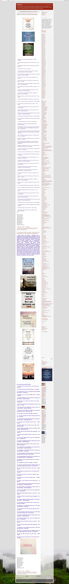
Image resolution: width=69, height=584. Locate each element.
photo (42, 270)
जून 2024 (43, 44)
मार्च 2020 (43, 90)
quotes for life (43, 275)
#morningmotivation (44, 122)
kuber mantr (43, 239)
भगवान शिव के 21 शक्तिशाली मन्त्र (45, 158)
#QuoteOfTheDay (44, 132)
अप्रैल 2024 (43, 46)
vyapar (42, 313)
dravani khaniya (44, 193)
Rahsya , (20, 5)
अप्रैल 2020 (43, 89)
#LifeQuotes (43, 115)
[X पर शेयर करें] (27, 226)
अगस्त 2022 (43, 64)
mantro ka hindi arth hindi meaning (46, 251)
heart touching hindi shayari (45, 220)
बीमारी (42, 156)
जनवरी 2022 (43, 71)
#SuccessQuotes (19, 229)
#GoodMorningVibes (44, 109)
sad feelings (43, 278)
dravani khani (43, 192)
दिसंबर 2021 (43, 72)
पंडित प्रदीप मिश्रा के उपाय (44, 154)
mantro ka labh (43, 252)
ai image (43, 172)
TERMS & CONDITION (44, 362)
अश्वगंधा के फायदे (43, 144)
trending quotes (44, 308)
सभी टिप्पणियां (44, 323)
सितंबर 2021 (43, 75)
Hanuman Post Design (44, 214)
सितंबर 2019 (43, 94)
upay (42, 309)
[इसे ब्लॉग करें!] (26, 226)
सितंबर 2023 (43, 53)
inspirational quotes (44, 231)
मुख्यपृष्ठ (27, 576)
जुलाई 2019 (43, 96)
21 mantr (43, 142)
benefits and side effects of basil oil (46, 175)
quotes (42, 274)
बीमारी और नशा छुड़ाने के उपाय (45, 157)
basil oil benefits (44, 173)
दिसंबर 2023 (43, 50)
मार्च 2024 (43, 47)
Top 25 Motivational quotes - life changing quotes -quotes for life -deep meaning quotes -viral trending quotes (47, 304)
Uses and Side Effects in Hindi (45, 310)
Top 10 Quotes (43, 299)
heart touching (43, 219)
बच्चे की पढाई (43, 155)
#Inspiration (43, 111)
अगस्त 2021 (43, 76)
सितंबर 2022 (43, 63)
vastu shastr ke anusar (44, 312)
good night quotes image (45, 206)
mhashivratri (43, 255)
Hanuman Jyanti (44, 211)
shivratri (43, 293)
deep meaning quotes (44, 185)
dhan (42, 186)
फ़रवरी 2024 (43, 48)
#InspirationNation (44, 113)
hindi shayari (43, 223)
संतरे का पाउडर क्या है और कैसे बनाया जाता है (46, 167)
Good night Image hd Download (46, 204)
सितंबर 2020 (43, 84)
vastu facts (43, 311)
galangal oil (43, 194)
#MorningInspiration (44, 121)
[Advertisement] (47, 344)
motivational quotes (44, 260)
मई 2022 (43, 67)
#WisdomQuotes (44, 137)
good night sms (44, 208)
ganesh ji (43, 195)
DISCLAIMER (43, 363)
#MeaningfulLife (44, 117)
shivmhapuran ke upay (44, 292)
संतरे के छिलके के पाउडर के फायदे (45, 168)
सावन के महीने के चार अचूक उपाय (45, 170)
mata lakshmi (43, 253)
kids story (43, 234)
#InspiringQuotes (44, 114)
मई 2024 (43, 45)
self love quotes (44, 281)
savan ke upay (43, 280)
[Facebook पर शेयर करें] (28, 226)
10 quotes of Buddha (44, 140)
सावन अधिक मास (43, 169)
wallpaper (43, 314)
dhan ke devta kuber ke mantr (45, 187)
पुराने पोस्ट (38, 576)
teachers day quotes (44, 298)
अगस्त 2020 (43, 85)
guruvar (43, 210)
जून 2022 (43, 66)
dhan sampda (43, 190)
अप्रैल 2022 (43, 68)
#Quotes (43, 133)
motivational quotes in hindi (45, 261)
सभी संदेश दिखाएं (35, 11)
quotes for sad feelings (44, 276)
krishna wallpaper (44, 237)
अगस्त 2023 (43, 54)
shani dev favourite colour (45, 282)
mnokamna (43, 257)
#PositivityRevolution (44, 131)
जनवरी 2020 (43, 92)
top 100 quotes (43, 300)
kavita (42, 233)
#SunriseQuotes (44, 136)
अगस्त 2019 (43, 95)
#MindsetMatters (44, 120)
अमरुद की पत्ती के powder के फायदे (45, 143)
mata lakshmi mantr (44, 254)
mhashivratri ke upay (44, 256)
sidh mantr (43, 295)
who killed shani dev (44, 315)
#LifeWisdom (43, 116)
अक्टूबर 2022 (43, 62)
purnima (43, 272)
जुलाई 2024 (43, 43)
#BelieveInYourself (44, 101)
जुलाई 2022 (43, 65)
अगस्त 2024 (43, 42)
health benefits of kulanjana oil (45, 218)
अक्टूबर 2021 (43, 74)
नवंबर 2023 (43, 51)
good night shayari (44, 207)
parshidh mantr (44, 269)
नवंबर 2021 (43, 73)
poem (42, 271)
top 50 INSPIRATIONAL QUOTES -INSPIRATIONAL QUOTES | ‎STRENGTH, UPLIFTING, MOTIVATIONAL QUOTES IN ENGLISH (27, 14)
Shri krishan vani (44, 294)
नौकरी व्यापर (43, 153)
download (43, 191)
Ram (42, 277)
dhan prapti (43, 188)
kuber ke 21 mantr (44, 238)
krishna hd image (44, 235)
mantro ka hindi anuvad (45, 250)
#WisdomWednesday (24, 229)
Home (42, 11)
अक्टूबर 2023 (43, 52)
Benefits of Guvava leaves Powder (46, 176)
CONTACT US (43, 329)
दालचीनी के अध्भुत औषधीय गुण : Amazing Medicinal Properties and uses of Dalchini (47, 150)
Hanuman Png (43, 213)
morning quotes (44, 258)
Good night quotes (44, 205)
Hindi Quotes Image (44, 222)
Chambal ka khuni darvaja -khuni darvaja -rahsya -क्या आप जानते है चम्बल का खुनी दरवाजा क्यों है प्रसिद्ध (47, 181)
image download (44, 230)
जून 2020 (43, 87)
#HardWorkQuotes (44, 110)
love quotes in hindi (44, 248)
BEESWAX (43, 174)
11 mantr (43, 141)
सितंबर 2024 (43, 41)
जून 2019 (43, 97)
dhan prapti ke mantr (44, 189)
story (42, 297)
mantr (42, 249)
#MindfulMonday (44, 118)
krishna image (43, 236)
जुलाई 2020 (43, 86)
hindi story (43, 224)
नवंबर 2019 (43, 93)
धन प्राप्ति (43, 151)
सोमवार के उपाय (43, 171)
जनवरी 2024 (43, 49)
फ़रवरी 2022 (43, 70)
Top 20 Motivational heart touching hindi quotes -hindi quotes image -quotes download (47, 302)
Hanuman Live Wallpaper (45, 212)
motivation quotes (44, 259)
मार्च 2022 (43, 69)
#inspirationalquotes (44, 112)
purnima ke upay (44, 273)
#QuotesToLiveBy (44, 134)
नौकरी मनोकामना (43, 152)
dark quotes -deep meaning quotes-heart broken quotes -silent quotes (47, 184)
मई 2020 (43, 88)
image (42, 229)
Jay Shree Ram (44, 232)
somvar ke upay (44, 296)
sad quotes (43, 279)
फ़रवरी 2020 (43, 91)
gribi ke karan (43, 209)
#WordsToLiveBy (44, 139)
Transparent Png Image (45, 307)
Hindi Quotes (43, 221)
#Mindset (43, 119)
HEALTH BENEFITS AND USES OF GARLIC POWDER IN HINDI (46, 215)
